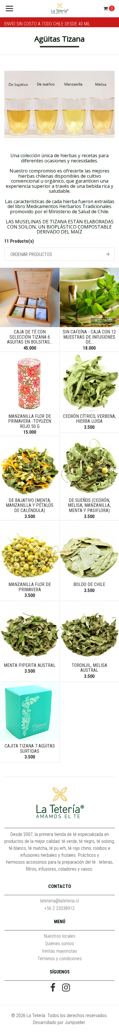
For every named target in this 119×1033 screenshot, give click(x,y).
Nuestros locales (59, 936)
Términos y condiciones (60, 958)
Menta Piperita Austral (29, 665)
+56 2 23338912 (59, 908)
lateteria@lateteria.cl (59, 901)
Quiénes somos (59, 943)
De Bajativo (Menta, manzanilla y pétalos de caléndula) (29, 505)
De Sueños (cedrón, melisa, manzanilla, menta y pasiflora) (89, 505)
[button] (59, 254)
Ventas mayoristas (59, 951)
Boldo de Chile (89, 584)
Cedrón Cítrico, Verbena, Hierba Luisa (89, 418)
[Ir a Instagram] (66, 988)
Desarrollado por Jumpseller (59, 1022)
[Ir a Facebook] (53, 988)
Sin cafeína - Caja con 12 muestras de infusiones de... (89, 337)
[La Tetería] (59, 8)
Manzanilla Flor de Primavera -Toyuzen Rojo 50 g (29, 421)
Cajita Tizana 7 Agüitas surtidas (30, 748)
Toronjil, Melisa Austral (89, 668)
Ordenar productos (31, 254)
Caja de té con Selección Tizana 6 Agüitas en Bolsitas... (29, 337)
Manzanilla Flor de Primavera (29, 587)
